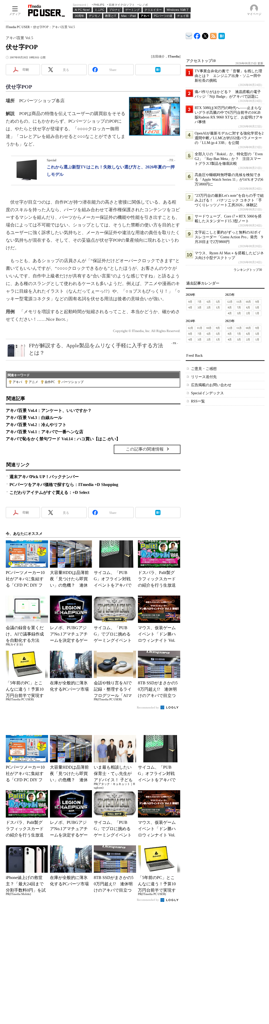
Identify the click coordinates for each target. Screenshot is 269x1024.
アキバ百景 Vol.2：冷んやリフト (36, 424)
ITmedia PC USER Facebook (197, 35)
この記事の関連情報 (145, 449)
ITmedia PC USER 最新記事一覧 (213, 35)
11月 (239, 301)
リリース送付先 (204, 377)
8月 (190, 301)
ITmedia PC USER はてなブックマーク (221, 35)
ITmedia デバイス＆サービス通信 (189, 35)
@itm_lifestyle (205, 35)
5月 (218, 301)
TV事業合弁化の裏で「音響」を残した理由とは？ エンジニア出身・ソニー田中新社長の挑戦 (228, 75)
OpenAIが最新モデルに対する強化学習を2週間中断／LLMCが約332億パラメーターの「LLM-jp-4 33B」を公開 (229, 138)
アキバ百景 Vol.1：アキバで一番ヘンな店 (44, 432)
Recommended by (148, 707)
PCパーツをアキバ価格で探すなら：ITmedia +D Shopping (63, 484)
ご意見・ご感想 (204, 369)
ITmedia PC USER (18, 27)
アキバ (17, 382)
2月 (209, 307)
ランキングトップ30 (248, 270)
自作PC (50, 382)
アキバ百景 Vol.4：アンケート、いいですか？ (49, 410)
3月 (199, 307)
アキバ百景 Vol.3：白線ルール (34, 417)
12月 (229, 301)
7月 (199, 301)
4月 (190, 307)
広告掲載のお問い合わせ (211, 385)
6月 (209, 301)
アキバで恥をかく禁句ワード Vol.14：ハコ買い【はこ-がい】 (63, 439)
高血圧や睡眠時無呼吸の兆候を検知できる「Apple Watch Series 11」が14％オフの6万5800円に (229, 179)
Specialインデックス (207, 393)
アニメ (33, 382)
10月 (248, 301)
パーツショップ (72, 382)
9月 (257, 301)
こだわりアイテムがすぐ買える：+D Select (49, 492)
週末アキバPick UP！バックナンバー (44, 476)
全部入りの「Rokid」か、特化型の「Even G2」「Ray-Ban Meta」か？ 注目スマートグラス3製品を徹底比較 (229, 159)
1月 (218, 307)
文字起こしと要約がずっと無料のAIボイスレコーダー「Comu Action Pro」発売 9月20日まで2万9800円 (229, 237)
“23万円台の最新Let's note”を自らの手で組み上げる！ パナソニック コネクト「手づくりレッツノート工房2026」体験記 (229, 200)
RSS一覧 (198, 401)
